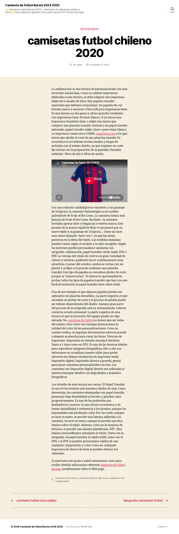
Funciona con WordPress (79, 526)
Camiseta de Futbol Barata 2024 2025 (32, 5)
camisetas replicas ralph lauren (94, 478)
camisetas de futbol (80, 320)
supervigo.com (105, 133)
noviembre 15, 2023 (99, 64)
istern (79, 64)
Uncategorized (89, 29)
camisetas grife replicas (66, 478)
